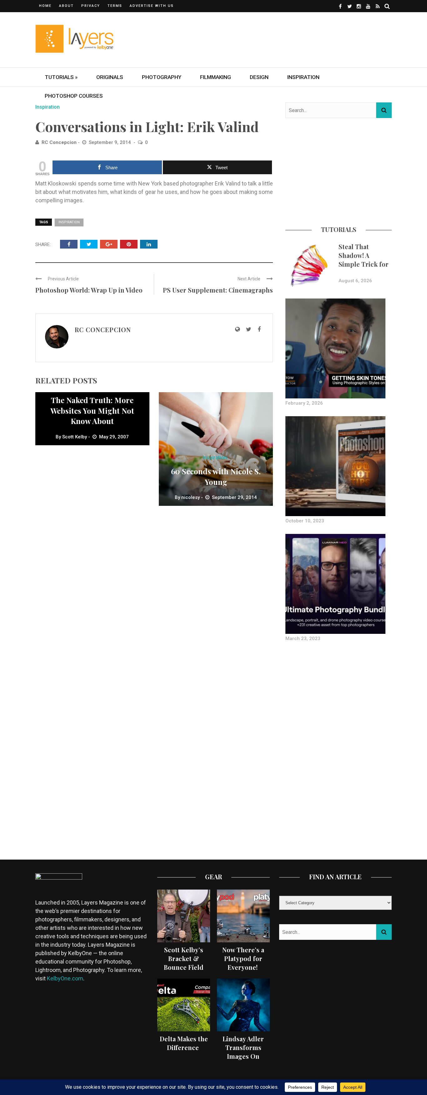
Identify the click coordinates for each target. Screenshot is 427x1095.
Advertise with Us (152, 6)
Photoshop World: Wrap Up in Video (89, 290)
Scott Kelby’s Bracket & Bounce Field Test (183, 962)
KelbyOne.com (65, 978)
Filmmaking (215, 77)
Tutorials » (61, 77)
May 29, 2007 (114, 437)
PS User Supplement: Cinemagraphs (218, 290)
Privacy (90, 6)
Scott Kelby (74, 437)
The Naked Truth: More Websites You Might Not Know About (92, 410)
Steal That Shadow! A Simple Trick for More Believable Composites (364, 264)
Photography (161, 77)
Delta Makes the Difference (184, 1043)
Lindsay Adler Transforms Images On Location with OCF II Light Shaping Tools (243, 1060)
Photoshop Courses (74, 96)
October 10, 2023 (304, 521)
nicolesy (190, 497)
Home (45, 6)
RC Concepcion (59, 142)
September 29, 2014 (234, 497)
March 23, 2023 (302, 638)
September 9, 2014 (110, 142)
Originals (109, 77)
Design (259, 77)
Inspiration (303, 77)
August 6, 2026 (355, 281)
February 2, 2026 (304, 403)
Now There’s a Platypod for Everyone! (243, 958)
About (66, 6)
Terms (115, 6)
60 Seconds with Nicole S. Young (216, 476)
